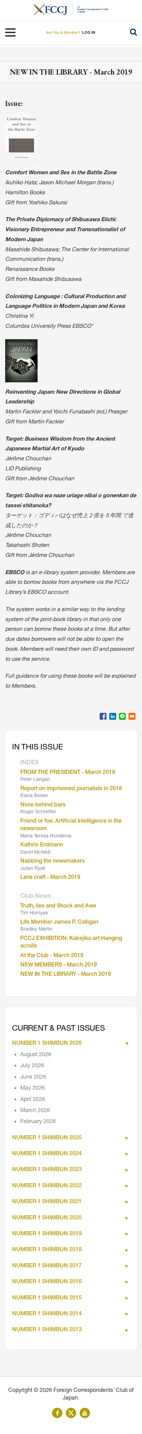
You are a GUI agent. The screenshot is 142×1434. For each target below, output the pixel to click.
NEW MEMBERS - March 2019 (58, 965)
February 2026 (38, 1122)
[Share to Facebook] (103, 716)
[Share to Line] (122, 716)
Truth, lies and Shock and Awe (58, 906)
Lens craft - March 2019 (50, 878)
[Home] (53, 9)
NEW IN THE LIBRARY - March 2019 (65, 975)
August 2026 (35, 1055)
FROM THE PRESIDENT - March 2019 (67, 773)
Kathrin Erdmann (41, 845)
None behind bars (42, 805)
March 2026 (35, 1111)
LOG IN (88, 33)
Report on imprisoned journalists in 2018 (71, 789)
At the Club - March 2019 (51, 956)
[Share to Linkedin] (112, 716)
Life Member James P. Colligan (59, 922)
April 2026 (32, 1100)
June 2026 (33, 1077)
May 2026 (32, 1088)
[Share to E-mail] (132, 716)
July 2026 (32, 1066)
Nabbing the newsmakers (52, 861)
